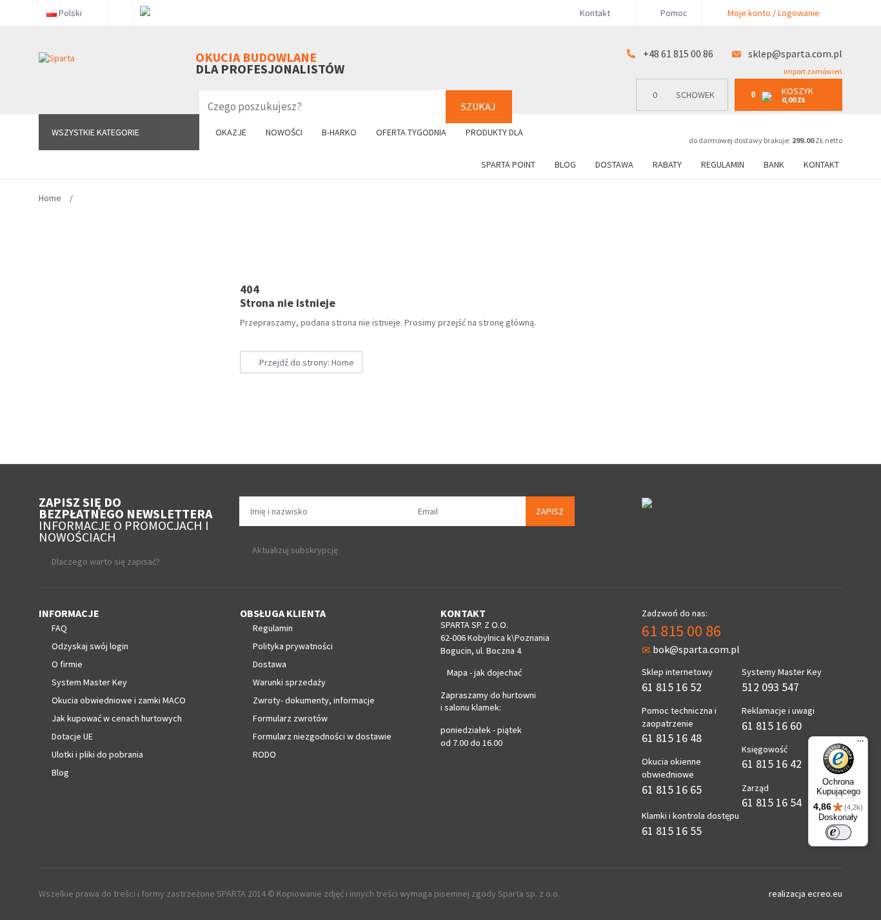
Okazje (230, 132)
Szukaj (478, 106)
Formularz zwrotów (290, 718)
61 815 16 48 (672, 737)
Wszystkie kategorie (95, 132)
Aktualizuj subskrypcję (295, 550)
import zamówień (812, 71)
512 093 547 (770, 687)
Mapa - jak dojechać (484, 672)
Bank (774, 164)
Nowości (284, 132)
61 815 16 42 (772, 763)
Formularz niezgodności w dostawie (322, 736)
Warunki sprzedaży (289, 682)
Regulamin (722, 164)
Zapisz (550, 511)
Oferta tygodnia (411, 132)
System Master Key (89, 682)
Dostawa (614, 164)
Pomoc (673, 13)
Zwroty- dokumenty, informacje (314, 700)
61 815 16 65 (672, 789)
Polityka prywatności (293, 646)
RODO (264, 754)
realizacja (788, 893)
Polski (70, 13)
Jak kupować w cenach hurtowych (117, 718)
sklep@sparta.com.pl (795, 53)
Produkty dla (495, 132)
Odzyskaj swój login (90, 646)
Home (50, 198)
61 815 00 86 (681, 631)
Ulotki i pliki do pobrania (97, 754)
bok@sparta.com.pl (696, 649)
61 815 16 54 (772, 802)
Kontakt (595, 13)
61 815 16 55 (672, 830)
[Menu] (860, 744)
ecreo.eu (824, 893)
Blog (565, 164)
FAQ (59, 628)
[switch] (838, 832)
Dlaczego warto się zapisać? (106, 561)
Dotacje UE (72, 736)
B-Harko (339, 132)
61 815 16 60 (772, 725)
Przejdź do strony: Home (304, 362)
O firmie (67, 664)
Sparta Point (508, 164)
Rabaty (667, 164)
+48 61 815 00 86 (678, 53)
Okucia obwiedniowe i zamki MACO (119, 700)
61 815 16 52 (672, 687)
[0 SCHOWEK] (685, 108)
